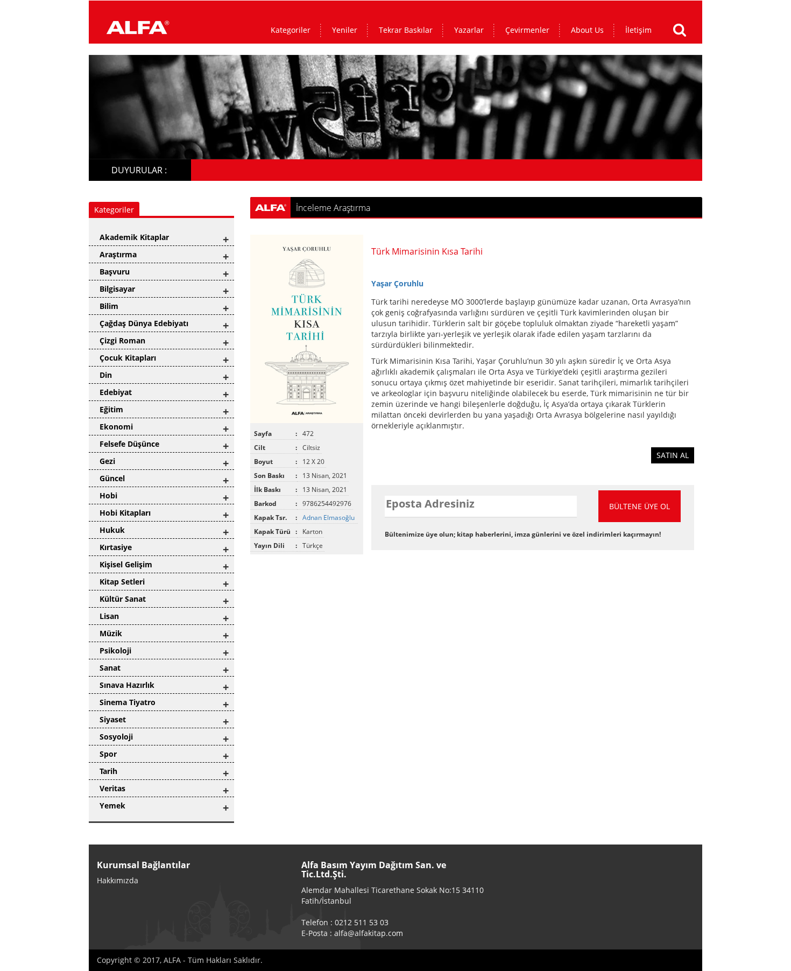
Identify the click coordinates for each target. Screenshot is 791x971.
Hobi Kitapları (125, 513)
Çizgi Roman (122, 340)
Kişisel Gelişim (126, 564)
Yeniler (344, 30)
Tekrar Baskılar (406, 30)
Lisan (109, 616)
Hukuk (112, 530)
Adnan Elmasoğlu (329, 517)
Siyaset (113, 719)
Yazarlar (469, 30)
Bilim (109, 306)
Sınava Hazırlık (127, 685)
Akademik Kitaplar (134, 237)
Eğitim (111, 409)
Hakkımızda (117, 880)
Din (106, 375)
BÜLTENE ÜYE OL (639, 506)
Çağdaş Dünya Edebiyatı (144, 323)
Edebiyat (116, 392)
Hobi (108, 495)
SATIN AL (672, 455)
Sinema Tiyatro (128, 702)
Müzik (111, 633)
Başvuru (115, 271)
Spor (108, 754)
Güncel (112, 478)
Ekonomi (116, 426)
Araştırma (118, 254)
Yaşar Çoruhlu (397, 283)
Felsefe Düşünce (129, 444)
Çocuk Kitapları (128, 358)
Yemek (112, 805)
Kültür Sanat (123, 599)
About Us (587, 30)
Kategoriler (290, 30)
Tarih (108, 771)
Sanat (110, 668)
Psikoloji (115, 650)
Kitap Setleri (122, 581)
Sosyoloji (116, 736)
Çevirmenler (527, 30)
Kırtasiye (116, 547)
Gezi (107, 461)
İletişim (638, 30)
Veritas (112, 788)
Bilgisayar (117, 289)
